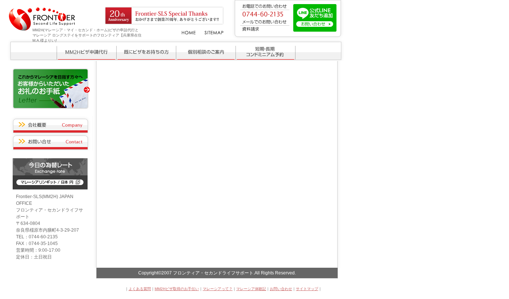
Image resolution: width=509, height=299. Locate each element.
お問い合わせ (281, 289)
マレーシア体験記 (251, 289)
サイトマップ (307, 289)
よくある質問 (140, 289)
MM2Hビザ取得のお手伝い (177, 289)
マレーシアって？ (218, 289)
